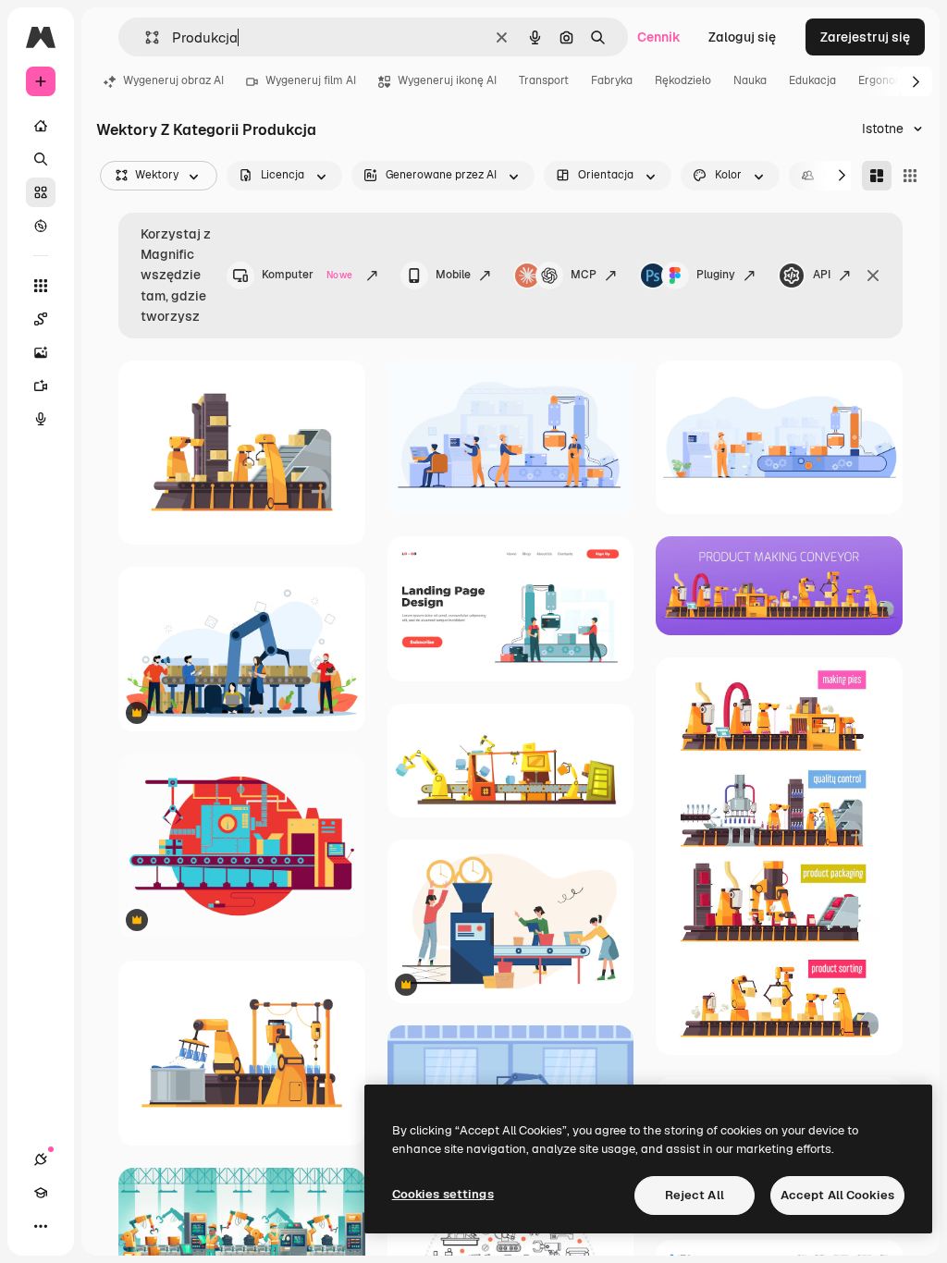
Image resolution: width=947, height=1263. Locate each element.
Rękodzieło (683, 80)
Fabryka (612, 80)
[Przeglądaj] (40, 225)
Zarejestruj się (865, 37)
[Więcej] (40, 1226)
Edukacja (812, 80)
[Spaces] (40, 319)
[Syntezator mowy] (40, 419)
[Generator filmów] (40, 385)
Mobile (453, 274)
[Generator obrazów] (40, 352)
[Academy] (40, 1193)
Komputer (307, 274)
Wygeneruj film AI (310, 80)
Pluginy (715, 274)
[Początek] (40, 126)
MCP (583, 274)
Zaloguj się (742, 37)
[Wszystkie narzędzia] (40, 285)
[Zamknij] (873, 275)
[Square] (910, 175)
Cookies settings (443, 1194)
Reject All (694, 1195)
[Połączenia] (40, 1159)
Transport (544, 80)
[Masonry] (877, 175)
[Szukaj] (40, 159)
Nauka (750, 80)
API (821, 274)
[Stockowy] (40, 192)
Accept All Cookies (837, 1195)
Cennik (659, 37)
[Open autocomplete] (144, 37)
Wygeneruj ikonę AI (447, 80)
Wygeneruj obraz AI (173, 80)
